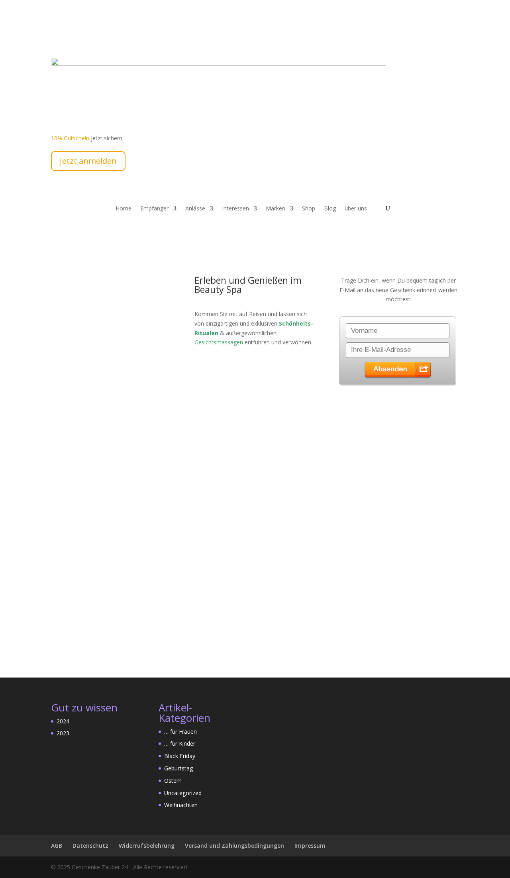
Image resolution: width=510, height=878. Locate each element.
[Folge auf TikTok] (105, 37)
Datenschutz (90, 845)
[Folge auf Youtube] (73, 37)
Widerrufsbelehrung (147, 845)
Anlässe (195, 209)
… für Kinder (179, 743)
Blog (330, 209)
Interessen (235, 209)
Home (123, 209)
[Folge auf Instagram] (89, 37)
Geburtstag (178, 768)
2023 (63, 733)
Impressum (310, 845)
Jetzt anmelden (88, 160)
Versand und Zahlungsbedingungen (234, 845)
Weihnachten (181, 805)
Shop (308, 209)
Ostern (173, 780)
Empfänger (154, 209)
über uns (356, 209)
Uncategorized (183, 793)
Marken (275, 209)
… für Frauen (180, 731)
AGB (56, 845)
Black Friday (179, 756)
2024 (63, 721)
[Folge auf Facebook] (57, 37)
